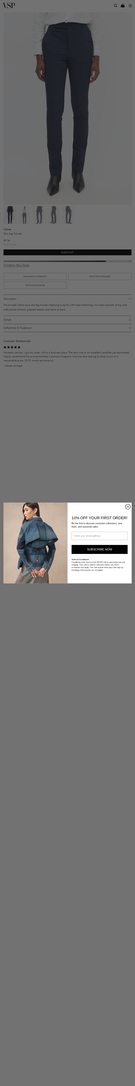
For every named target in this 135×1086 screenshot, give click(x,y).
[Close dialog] (128, 506)
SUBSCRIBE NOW (99, 549)
